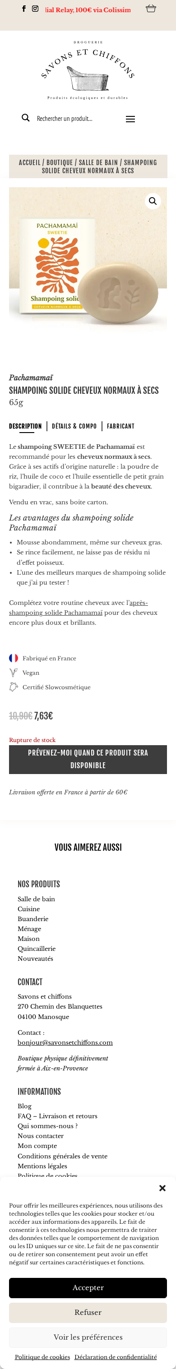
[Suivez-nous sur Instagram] (33, 8)
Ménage (29, 929)
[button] (162, 1188)
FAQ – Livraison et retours (57, 1116)
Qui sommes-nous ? (48, 1126)
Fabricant (120, 426)
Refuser (88, 1312)
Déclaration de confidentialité (115, 1357)
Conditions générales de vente (62, 1156)
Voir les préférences (88, 1337)
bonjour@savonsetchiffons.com (65, 1042)
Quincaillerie (37, 949)
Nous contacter (41, 1136)
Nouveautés (35, 959)
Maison (29, 939)
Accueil (30, 162)
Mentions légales (42, 1166)
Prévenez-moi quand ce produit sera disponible (88, 759)
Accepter (88, 1287)
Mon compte (37, 1146)
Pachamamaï (31, 377)
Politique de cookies (42, 1357)
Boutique (59, 162)
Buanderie (33, 919)
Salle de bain (98, 162)
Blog (25, 1106)
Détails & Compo (74, 426)
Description (25, 426)
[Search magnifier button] (25, 117)
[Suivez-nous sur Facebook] (21, 8)
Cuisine (29, 909)
